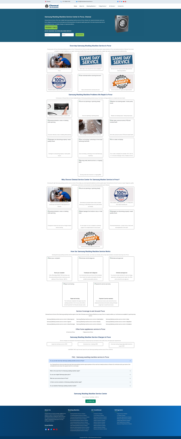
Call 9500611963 (90, 401)
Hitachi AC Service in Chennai (99, 425)
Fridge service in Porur (88, 332)
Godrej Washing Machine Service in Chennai (79, 430)
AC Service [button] (112, 6)
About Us (81, 6)
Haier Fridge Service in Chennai (123, 422)
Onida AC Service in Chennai (99, 423)
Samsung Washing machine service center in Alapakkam (119, 321)
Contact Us (120, 6)
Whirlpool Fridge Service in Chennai (124, 418)
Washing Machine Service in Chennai (77, 413)
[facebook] (118, 1)
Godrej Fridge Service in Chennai (123, 420)
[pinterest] (125, 1)
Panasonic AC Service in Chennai (100, 428)
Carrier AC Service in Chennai (99, 427)
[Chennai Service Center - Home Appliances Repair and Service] (52, 6)
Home (75, 6)
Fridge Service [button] (102, 6)
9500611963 (51, 27)
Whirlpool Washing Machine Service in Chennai (79, 423)
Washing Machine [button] (91, 6)
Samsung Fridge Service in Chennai (124, 417)
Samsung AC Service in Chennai (100, 417)
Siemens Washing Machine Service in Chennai (79, 428)
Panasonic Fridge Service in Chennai (124, 423)
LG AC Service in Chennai (99, 415)
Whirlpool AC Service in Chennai (100, 418)
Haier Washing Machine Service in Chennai (79, 425)
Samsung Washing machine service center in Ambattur (89, 324)
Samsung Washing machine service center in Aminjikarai (119, 324)
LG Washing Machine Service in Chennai (78, 415)
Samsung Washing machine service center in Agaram (59, 321)
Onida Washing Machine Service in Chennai (79, 422)
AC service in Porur (70, 332)
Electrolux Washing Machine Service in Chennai (79, 427)
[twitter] (122, 1)
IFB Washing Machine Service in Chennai (78, 418)
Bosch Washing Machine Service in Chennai (79, 420)
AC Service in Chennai (98, 413)
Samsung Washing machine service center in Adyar (117, 319)
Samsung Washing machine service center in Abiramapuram (60, 319)
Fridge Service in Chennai (122, 413)
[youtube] (124, 1)
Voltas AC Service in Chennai (99, 420)
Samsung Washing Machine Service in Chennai (79, 417)
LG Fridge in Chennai (121, 415)
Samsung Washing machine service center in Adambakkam (89, 319)
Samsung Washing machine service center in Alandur (88, 321)
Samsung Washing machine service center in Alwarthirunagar (61, 324)
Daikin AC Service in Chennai (99, 422)
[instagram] (120, 1)
